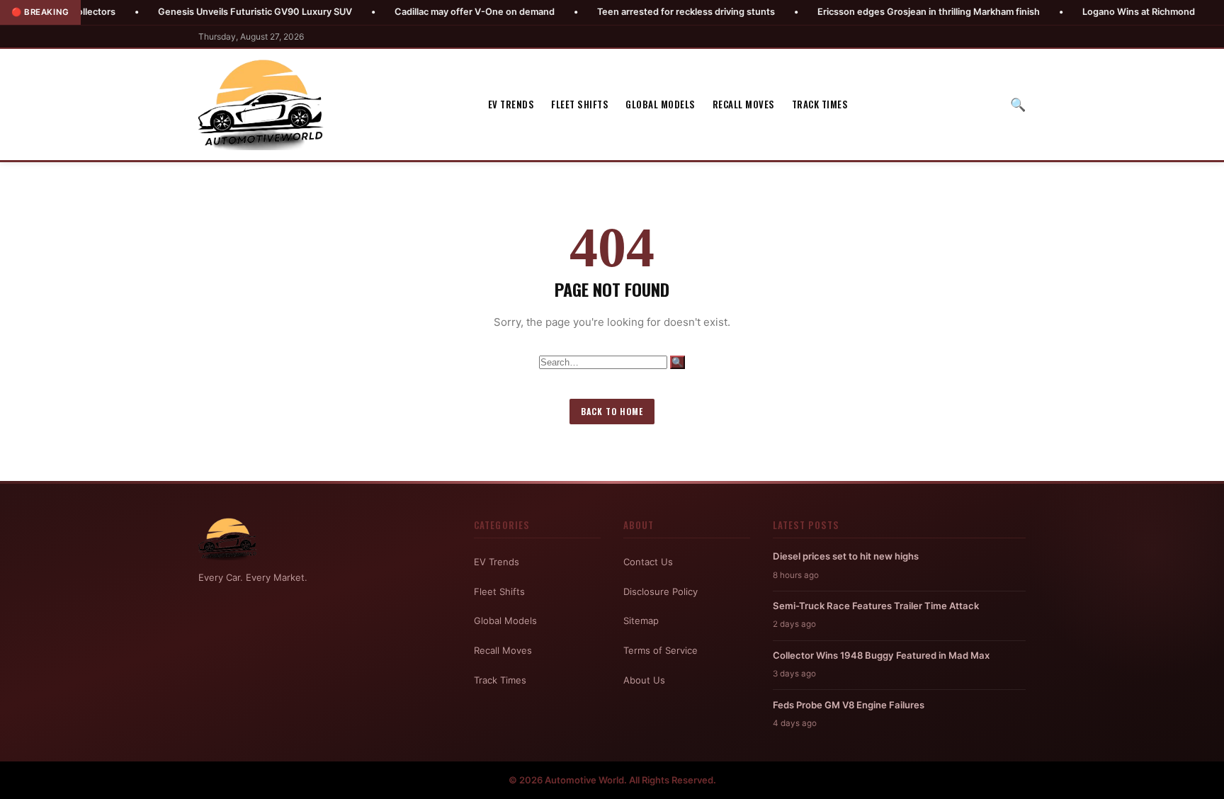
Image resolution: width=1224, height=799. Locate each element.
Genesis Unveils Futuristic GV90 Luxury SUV (223, 11)
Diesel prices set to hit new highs (846, 556)
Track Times (820, 104)
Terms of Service (660, 650)
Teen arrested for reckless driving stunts (654, 11)
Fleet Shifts (579, 104)
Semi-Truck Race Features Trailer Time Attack (876, 605)
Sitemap (641, 620)
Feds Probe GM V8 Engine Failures (848, 704)
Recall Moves (744, 104)
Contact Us (648, 561)
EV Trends (511, 104)
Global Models (660, 104)
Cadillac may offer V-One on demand (443, 11)
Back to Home (612, 411)
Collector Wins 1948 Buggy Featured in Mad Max (881, 655)
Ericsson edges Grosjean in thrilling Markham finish (897, 11)
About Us (644, 680)
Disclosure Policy (660, 591)
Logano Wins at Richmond (1106, 11)
